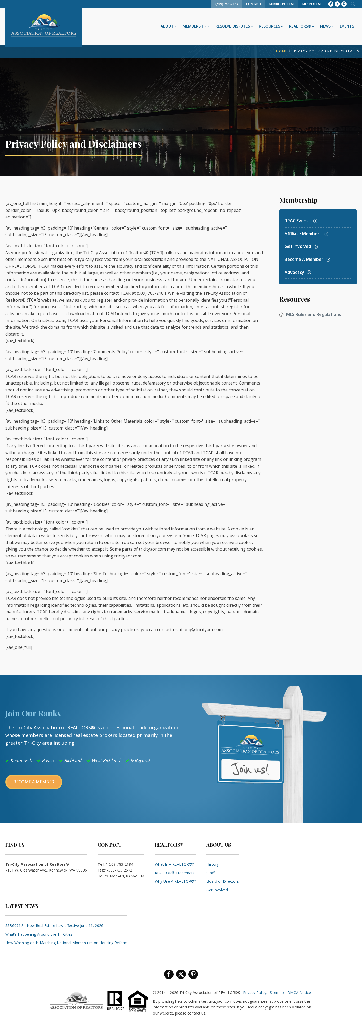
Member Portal (281, 4)
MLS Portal (311, 4)
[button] (169, 26)
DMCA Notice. (299, 992)
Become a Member (33, 782)
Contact (253, 4)
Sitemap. (277, 992)
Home (282, 51)
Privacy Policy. (255, 992)
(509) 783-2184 (226, 4)
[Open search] (353, 4)
